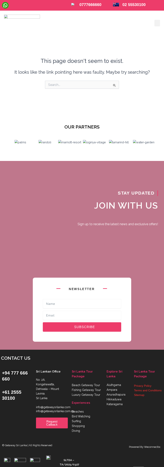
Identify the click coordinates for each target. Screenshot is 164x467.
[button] (157, 23)
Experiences (81, 402)
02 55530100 (134, 4)
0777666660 (90, 4)
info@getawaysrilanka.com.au (55, 411)
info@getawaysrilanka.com (53, 407)
